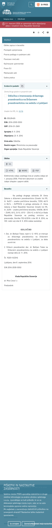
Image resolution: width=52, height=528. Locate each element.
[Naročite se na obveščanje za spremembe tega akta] (34, 32)
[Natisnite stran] (47, 32)
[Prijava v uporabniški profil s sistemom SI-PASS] (42, 4)
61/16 (21, 111)
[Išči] (31, 4)
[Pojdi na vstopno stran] (8, 5)
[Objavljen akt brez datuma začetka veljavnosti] (5, 96)
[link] (8, 19)
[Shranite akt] (38, 32)
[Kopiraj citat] (22, 86)
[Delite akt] (43, 32)
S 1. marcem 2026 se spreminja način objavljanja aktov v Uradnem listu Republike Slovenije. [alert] (26, 24)
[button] (26, 86)
